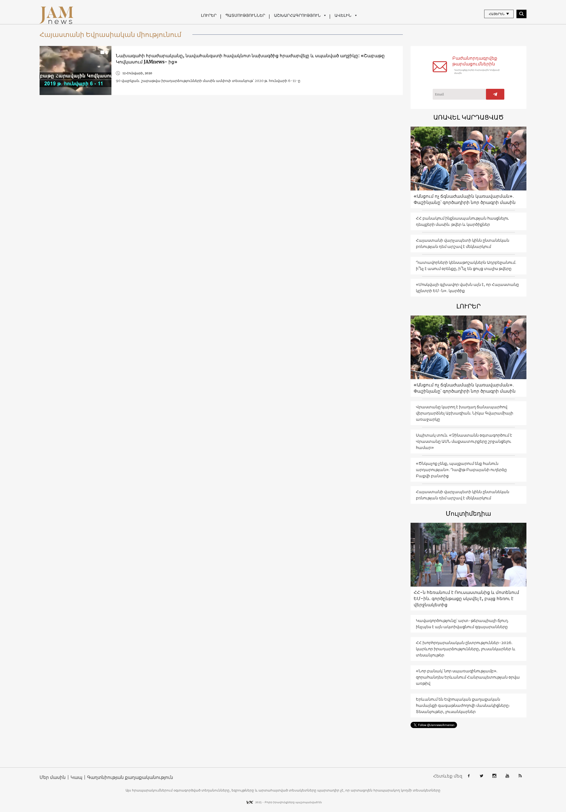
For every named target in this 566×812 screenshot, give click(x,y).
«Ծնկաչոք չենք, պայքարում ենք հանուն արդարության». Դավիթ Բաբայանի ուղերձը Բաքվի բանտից (461, 469)
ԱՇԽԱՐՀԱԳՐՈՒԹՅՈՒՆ (297, 15)
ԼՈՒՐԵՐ (208, 15)
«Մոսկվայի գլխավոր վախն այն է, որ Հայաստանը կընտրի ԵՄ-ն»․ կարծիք (467, 287)
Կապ (76, 777)
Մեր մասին (53, 777)
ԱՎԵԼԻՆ (343, 15)
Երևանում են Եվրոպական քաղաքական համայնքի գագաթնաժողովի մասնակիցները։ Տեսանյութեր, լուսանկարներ (463, 705)
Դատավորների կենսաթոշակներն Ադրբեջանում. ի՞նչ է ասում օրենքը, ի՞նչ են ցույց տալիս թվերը (466, 265)
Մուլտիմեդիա (468, 513)
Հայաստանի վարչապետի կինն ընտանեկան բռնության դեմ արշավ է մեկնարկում (462, 243)
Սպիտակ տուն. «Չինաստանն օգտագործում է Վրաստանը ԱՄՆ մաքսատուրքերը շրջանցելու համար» (464, 441)
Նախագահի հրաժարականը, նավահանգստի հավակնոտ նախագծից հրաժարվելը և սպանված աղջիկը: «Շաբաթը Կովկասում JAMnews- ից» (250, 59)
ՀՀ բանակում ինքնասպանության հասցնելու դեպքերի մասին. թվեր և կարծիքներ (462, 221)
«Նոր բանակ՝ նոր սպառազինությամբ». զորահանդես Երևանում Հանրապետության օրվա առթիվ (468, 677)
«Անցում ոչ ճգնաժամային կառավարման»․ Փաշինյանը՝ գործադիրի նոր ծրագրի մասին (465, 199)
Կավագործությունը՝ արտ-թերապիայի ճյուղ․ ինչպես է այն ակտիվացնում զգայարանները (462, 623)
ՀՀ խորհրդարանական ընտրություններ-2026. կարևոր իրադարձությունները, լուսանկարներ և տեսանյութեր (465, 649)
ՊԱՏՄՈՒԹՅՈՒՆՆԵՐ (245, 15)
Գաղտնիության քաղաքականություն (130, 777)
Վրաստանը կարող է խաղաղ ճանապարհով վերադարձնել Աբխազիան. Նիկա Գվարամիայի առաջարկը (464, 413)
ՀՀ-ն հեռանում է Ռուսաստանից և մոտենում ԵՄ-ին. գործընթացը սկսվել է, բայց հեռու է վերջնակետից (466, 598)
